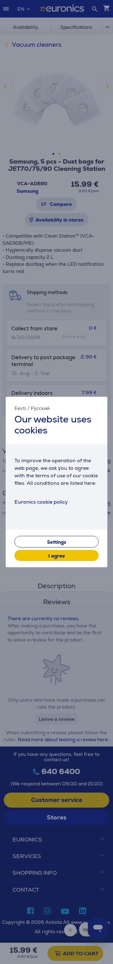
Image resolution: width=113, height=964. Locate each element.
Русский (40, 408)
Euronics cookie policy (41, 502)
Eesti (20, 408)
